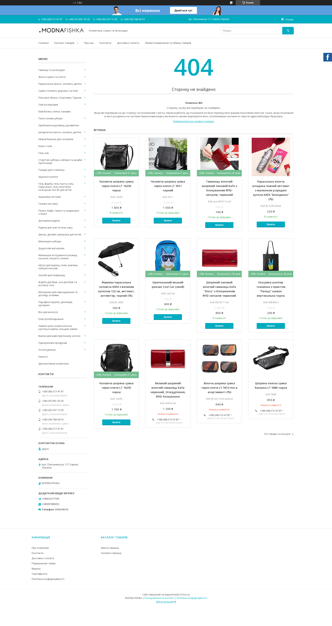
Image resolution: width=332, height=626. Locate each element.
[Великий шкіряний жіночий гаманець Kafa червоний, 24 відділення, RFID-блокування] (167, 359)
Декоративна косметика (53, 363)
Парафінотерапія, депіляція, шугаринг (55, 303)
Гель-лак (43, 153)
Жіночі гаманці (110, 548)
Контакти (105, 43)
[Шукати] (288, 30)
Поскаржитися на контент (159, 598)
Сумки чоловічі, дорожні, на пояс (58, 90)
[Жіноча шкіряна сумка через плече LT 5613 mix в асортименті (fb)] (219, 359)
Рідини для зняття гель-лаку (55, 227)
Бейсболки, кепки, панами (54, 111)
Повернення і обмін (44, 563)
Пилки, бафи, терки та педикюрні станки (58, 212)
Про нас (89, 43)
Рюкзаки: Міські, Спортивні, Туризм (59, 97)
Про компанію (40, 548)
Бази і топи (45, 146)
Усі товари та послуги (277, 434)
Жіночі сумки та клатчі (52, 77)
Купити (116, 220)
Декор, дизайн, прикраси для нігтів (59, 234)
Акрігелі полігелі (48, 177)
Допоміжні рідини (49, 220)
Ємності (43, 356)
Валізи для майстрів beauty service (59, 336)
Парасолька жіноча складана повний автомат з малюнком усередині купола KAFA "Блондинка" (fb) (271, 190)
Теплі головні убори (50, 118)
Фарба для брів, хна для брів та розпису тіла (57, 283)
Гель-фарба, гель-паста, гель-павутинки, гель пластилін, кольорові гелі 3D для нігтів (56, 187)
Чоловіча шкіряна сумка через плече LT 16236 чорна (116, 186)
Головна (43, 43)
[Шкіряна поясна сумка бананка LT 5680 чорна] (270, 359)
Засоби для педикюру (51, 275)
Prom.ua (185, 594)
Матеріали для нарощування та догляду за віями (57, 293)
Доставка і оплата (128, 43)
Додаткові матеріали (51, 248)
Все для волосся (48, 312)
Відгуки (36, 568)
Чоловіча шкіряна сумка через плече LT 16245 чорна (116, 387)
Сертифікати (39, 573)
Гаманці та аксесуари (51, 70)
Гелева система (48, 203)
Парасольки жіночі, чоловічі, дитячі (60, 84)
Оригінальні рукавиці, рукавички (58, 125)
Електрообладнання (50, 319)
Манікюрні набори (49, 241)
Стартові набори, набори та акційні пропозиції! (60, 161)
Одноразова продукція (52, 343)
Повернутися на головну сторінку (193, 121)
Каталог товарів (64, 43)
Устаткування (47, 349)
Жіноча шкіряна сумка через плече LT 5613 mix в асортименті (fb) (219, 387)
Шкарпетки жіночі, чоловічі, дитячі (59, 132)
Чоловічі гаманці (111, 553)
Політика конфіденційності (48, 579)
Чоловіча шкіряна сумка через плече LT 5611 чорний (168, 186)
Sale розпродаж (48, 104)
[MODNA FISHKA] (61, 32)
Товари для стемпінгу (51, 170)
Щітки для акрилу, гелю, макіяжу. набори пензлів (58, 266)
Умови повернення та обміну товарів (168, 43)
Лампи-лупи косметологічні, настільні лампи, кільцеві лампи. (58, 327)
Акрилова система (49, 196)
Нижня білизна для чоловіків (55, 139)
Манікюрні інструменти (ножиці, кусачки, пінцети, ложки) (57, 256)
